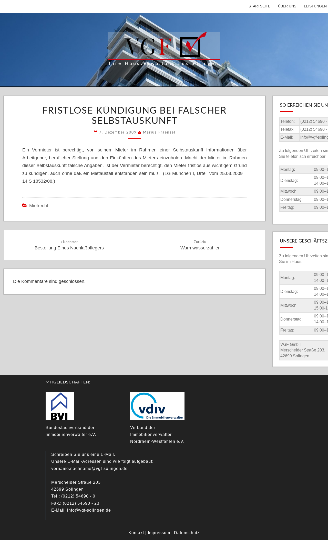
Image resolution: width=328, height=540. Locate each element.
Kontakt (136, 533)
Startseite (259, 6)
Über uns (287, 6)
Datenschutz (187, 533)
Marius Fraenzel (159, 132)
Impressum (159, 533)
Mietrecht (38, 205)
